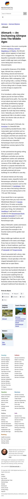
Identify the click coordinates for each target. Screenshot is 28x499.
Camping (3, 410)
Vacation (4, 392)
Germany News (19, 431)
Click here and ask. (14, 466)
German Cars (18, 361)
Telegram (16, 293)
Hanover (17, 49)
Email (23, 296)
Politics (3, 413)
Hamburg (10, 49)
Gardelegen (17, 186)
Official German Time (6, 480)
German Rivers (5, 369)
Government (4, 418)
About (2, 474)
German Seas (4, 365)
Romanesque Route (19, 325)
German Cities (5, 363)
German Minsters (5, 383)
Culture (17, 355)
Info (16, 413)
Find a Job (17, 404)
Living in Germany (19, 425)
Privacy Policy (4, 489)
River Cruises (4, 402)
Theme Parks (4, 398)
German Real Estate (20, 408)
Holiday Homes (5, 406)
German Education (6, 423)
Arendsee (4, 126)
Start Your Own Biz (19, 402)
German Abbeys (5, 381)
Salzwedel (6, 250)
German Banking (19, 406)
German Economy (19, 394)
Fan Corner (4, 478)
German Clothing (19, 363)
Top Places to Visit (5, 371)
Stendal (19, 202)
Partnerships (4, 482)
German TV (17, 421)
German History (5, 357)
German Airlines (19, 419)
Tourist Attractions (6, 394)
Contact (3, 476)
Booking (3, 434)
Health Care (4, 427)
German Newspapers (6, 425)
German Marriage (6, 431)
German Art (18, 371)
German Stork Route (19, 321)
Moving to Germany (20, 427)
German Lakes (5, 367)
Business (17, 392)
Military (3, 419)
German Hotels (5, 441)
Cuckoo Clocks (18, 373)
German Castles (5, 377)
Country (3, 355)
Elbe (3, 342)
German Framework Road (20, 318)
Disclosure (4, 486)
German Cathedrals (6, 379)
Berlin (14, 51)
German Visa (4, 421)
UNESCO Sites (4, 375)
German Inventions (20, 357)
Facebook (6, 296)
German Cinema (19, 369)
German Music (18, 367)
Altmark (4, 319)
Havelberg (4, 211)
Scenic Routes (4, 373)
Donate (3, 484)
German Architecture (6, 389)
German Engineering (20, 400)
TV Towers (3, 387)
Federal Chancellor (6, 416)
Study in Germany (19, 423)
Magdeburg (5, 51)
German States (5, 361)
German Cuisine (19, 365)
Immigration (18, 429)
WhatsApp (6, 293)
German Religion (19, 375)
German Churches (6, 385)
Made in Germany (19, 359)
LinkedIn (15, 296)
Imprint (3, 491)
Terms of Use (4, 487)
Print (5, 300)
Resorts (3, 404)
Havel (3, 344)
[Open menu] (2, 17)
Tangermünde (17, 250)
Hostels (3, 408)
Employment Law (5, 429)
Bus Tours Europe (5, 439)
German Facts (18, 416)
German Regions (5, 359)
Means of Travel (5, 396)
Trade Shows (18, 398)
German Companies (20, 396)
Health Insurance (5, 437)
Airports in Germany (20, 418)
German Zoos (4, 400)
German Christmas (19, 377)
